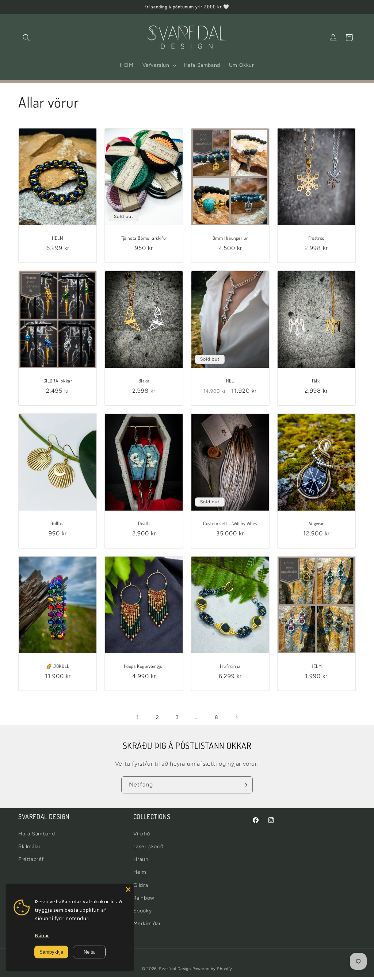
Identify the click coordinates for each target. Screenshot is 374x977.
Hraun (141, 859)
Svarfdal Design (175, 968)
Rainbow (143, 898)
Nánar (42, 935)
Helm (139, 872)
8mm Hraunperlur (230, 238)
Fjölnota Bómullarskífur (144, 238)
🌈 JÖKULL (57, 666)
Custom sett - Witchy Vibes (230, 523)
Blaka (144, 381)
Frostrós (316, 238)
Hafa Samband (36, 834)
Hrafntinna (230, 666)
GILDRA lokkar (57, 381)
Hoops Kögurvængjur (144, 666)
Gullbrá (57, 523)
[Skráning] (244, 784)
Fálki (316, 381)
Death (144, 523)
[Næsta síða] (236, 717)
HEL (230, 381)
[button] (26, 38)
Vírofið (141, 834)
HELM (57, 238)
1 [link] (137, 716)
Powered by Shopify (212, 968)
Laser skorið (148, 846)
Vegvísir (316, 523)
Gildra (140, 885)
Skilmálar (29, 846)
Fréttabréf (31, 859)
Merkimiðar (147, 923)
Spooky (142, 911)
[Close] (128, 889)
